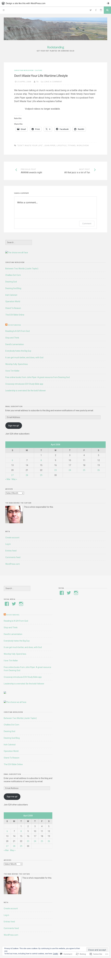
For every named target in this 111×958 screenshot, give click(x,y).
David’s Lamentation (14, 344)
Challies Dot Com (13, 275)
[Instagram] (101, 10)
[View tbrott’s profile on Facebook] (6, 604)
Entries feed (10, 551)
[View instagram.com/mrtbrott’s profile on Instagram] (76, 593)
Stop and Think (12, 338)
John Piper (50, 145)
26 (98, 470)
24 (70, 470)
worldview (83, 145)
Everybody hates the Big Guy (18, 351)
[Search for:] (18, 242)
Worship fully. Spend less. (16, 364)
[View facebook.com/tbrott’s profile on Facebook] (61, 593)
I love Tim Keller (12, 371)
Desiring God (11, 282)
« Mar (7, 479)
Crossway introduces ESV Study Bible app (24, 384)
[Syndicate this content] (6, 325)
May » (14, 479)
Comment (86, 223)
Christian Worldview (23, 70)
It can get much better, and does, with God (24, 357)
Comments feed (12, 557)
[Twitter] (90, 10)
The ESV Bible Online (14, 315)
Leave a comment (53, 82)
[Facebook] (96, 10)
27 (12, 475)
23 (55, 470)
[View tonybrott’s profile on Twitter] (14, 604)
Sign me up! (13, 425)
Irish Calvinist (11, 295)
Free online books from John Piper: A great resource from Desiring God (37, 377)
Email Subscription (14, 406)
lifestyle (62, 145)
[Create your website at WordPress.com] (55, 3)
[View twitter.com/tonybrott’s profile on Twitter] (68, 593)
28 (27, 475)
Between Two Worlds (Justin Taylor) (21, 268)
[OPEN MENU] (3, 10)
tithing (72, 145)
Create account (12, 537)
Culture (38, 70)
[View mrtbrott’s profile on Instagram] (21, 604)
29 (41, 475)
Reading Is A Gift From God (17, 331)
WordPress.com (12, 564)
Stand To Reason (13, 308)
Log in (8, 544)
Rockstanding (55, 47)
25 (84, 470)
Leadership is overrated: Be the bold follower (25, 390)
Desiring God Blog (13, 288)
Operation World (12, 301)
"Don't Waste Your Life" (30, 145)
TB (37, 82)
